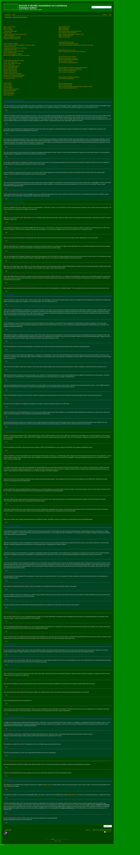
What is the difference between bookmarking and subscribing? (73, 67)
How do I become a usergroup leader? (67, 32)
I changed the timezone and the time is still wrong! (15, 48)
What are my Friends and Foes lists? (67, 50)
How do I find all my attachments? (66, 78)
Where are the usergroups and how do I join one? (70, 31)
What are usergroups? (64, 29)
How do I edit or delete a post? (11, 61)
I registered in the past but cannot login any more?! (15, 34)
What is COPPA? (7, 28)
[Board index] (11, 6)
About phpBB (7, 786)
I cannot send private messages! (66, 42)
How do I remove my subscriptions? (67, 72)
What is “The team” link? (64, 37)
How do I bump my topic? (9, 78)
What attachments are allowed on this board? (69, 77)
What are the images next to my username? (14, 51)
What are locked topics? (9, 93)
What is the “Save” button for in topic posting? (14, 75)
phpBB (54, 248)
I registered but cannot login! (10, 31)
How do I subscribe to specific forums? (68, 70)
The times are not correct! (10, 46)
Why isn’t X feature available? (65, 85)
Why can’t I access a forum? (10, 69)
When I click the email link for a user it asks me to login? (16, 55)
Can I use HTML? (8, 84)
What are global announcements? (11, 89)
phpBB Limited (46, 784)
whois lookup (7, 804)
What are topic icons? (9, 94)
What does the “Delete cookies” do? (12, 38)
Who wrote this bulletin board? (65, 83)
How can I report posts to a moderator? (13, 73)
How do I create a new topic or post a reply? (14, 60)
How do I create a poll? (9, 64)
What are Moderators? (64, 28)
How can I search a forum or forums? (67, 56)
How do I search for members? (66, 61)
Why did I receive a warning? (10, 72)
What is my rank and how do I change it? (13, 54)
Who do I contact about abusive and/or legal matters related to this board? (76, 86)
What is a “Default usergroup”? (66, 35)
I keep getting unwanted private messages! (68, 43)
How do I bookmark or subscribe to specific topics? (70, 69)
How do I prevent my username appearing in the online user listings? (19, 45)
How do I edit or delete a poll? (10, 67)
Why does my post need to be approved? (13, 76)
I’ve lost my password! (9, 35)
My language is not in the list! (10, 49)
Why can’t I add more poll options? (11, 66)
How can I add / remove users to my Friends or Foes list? (72, 51)
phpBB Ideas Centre (73, 794)
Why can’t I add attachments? (10, 70)
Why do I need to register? (10, 26)
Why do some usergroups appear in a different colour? (71, 34)
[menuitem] (13, 14)
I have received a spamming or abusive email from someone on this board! (76, 45)
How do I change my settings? (11, 43)
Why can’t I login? (8, 32)
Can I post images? (8, 87)
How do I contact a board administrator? (68, 88)
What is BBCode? (8, 83)
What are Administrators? (64, 26)
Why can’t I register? (8, 29)
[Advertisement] (22, 834)
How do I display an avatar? (10, 52)
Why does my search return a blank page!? (69, 59)
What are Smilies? (8, 86)
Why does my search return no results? (68, 58)
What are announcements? (10, 90)
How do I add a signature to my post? (12, 63)
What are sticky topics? (9, 92)
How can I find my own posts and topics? (68, 62)
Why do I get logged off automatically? (12, 37)
